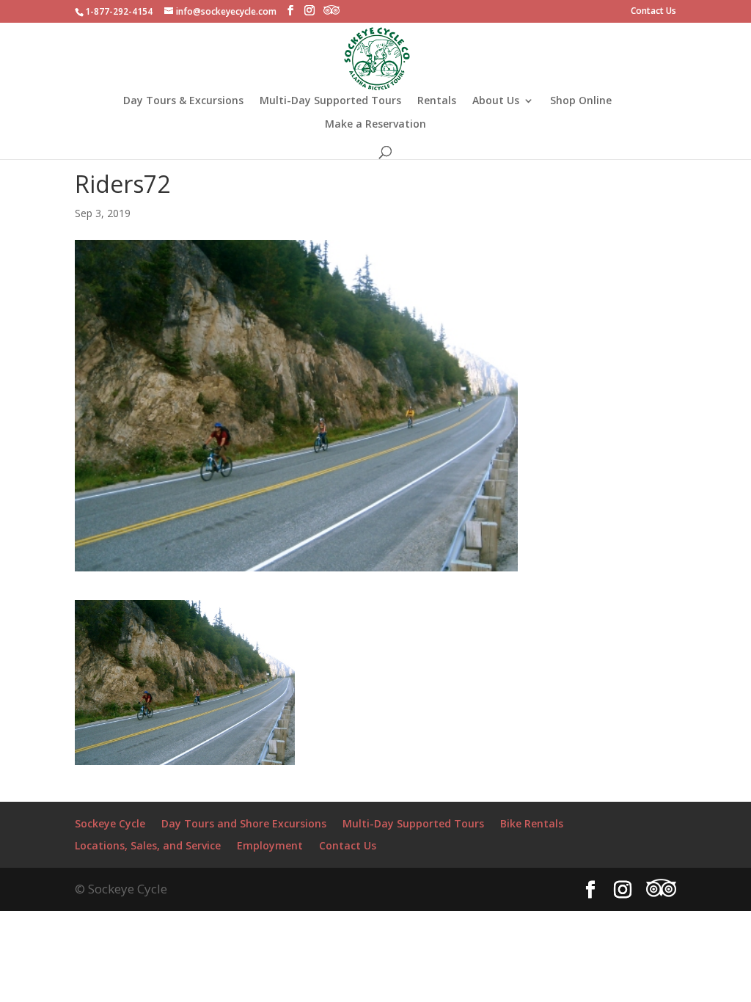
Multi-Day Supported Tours (330, 101)
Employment (270, 845)
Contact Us (653, 12)
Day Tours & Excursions (183, 101)
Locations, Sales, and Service (148, 845)
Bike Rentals (531, 823)
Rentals (436, 101)
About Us (495, 101)
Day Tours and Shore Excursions (243, 823)
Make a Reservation (375, 125)
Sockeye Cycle (110, 823)
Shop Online (581, 101)
